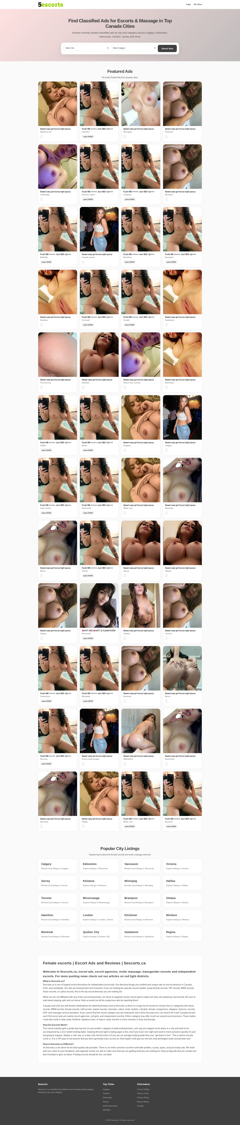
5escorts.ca (121, 1006)
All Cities (106, 1110)
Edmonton (107, 1097)
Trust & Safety (143, 1089)
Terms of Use (143, 1093)
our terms (75, 1000)
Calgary (106, 1089)
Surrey (106, 1102)
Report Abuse (143, 1102)
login (188, 4)
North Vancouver (110, 1106)
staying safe (60, 1000)
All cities (198, 4)
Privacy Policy (143, 1097)
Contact (140, 1106)
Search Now (167, 48)
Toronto (106, 1093)
